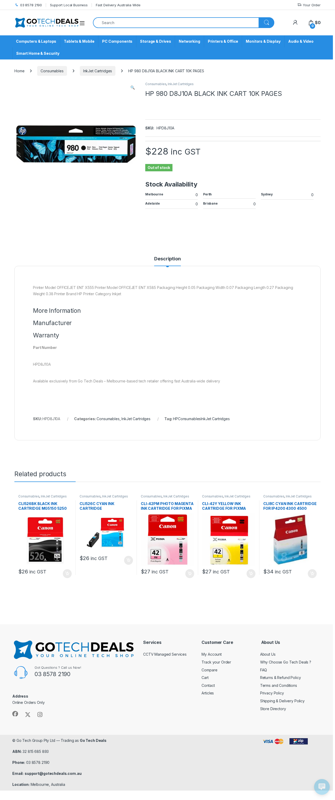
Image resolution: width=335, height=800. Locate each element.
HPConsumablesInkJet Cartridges (201, 419)
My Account (212, 654)
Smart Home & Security (37, 53)
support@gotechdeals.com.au (53, 773)
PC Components (117, 41)
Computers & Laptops (36, 41)
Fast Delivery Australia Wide (118, 5)
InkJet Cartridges (97, 71)
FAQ (263, 670)
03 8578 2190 (31, 5)
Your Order (312, 5)
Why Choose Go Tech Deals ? (285, 662)
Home (19, 71)
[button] (132, 87)
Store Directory (273, 708)
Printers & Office (223, 41)
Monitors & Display (263, 41)
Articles (208, 693)
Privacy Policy (272, 693)
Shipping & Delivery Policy (282, 701)
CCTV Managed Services (165, 654)
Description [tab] (167, 258)
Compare (209, 670)
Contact (208, 685)
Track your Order (216, 662)
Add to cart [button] (67, 573)
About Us (268, 654)
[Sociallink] (15, 714)
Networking (189, 41)
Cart (205, 677)
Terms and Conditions (278, 685)
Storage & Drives (155, 41)
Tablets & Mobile (79, 41)
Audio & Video (301, 41)
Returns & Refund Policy (280, 677)
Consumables (52, 71)
